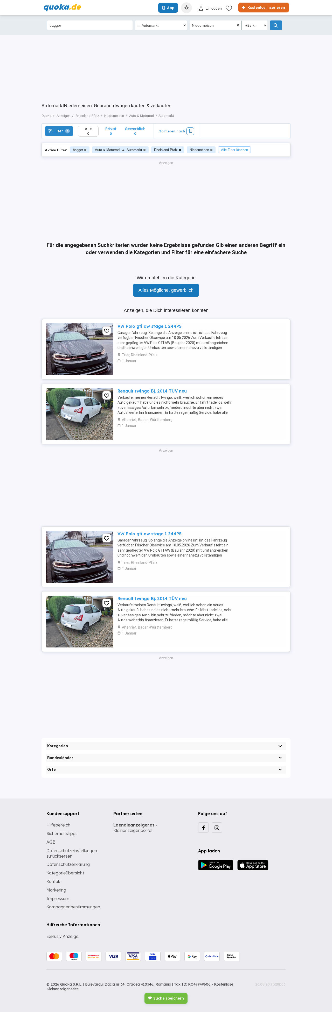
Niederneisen (199, 150)
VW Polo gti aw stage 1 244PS (149, 326)
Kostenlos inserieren (265, 7)
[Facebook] (203, 827)
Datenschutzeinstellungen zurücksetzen (71, 853)
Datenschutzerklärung (68, 864)
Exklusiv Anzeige (62, 936)
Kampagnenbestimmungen (73, 906)
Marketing (56, 890)
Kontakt (54, 881)
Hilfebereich (58, 825)
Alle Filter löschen (234, 150)
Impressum (57, 898)
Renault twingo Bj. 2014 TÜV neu (152, 391)
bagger (78, 150)
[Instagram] (217, 827)
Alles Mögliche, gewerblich (166, 290)
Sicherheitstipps (62, 833)
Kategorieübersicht (65, 872)
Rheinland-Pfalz (166, 150)
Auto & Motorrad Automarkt (118, 150)
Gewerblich (135, 131)
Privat (110, 131)
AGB (51, 842)
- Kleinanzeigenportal (135, 827)
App (170, 7)
